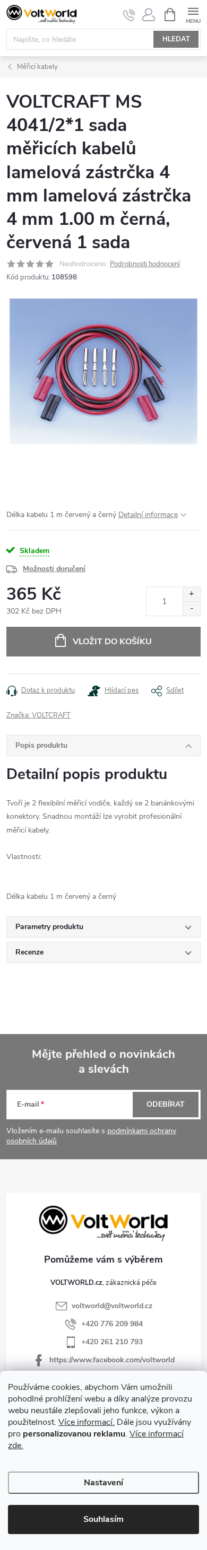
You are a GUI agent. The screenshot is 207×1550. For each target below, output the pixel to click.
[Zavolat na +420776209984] (129, 15)
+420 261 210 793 (112, 1342)
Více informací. (86, 1422)
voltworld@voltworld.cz (112, 1306)
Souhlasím (103, 1519)
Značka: (38, 715)
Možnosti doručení (54, 569)
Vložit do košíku (112, 641)
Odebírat (165, 1104)
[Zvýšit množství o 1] (191, 594)
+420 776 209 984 (112, 1324)
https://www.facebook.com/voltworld (112, 1360)
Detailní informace (148, 515)
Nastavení (103, 1482)
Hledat (176, 39)
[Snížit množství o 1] (191, 608)
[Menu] (193, 14)
